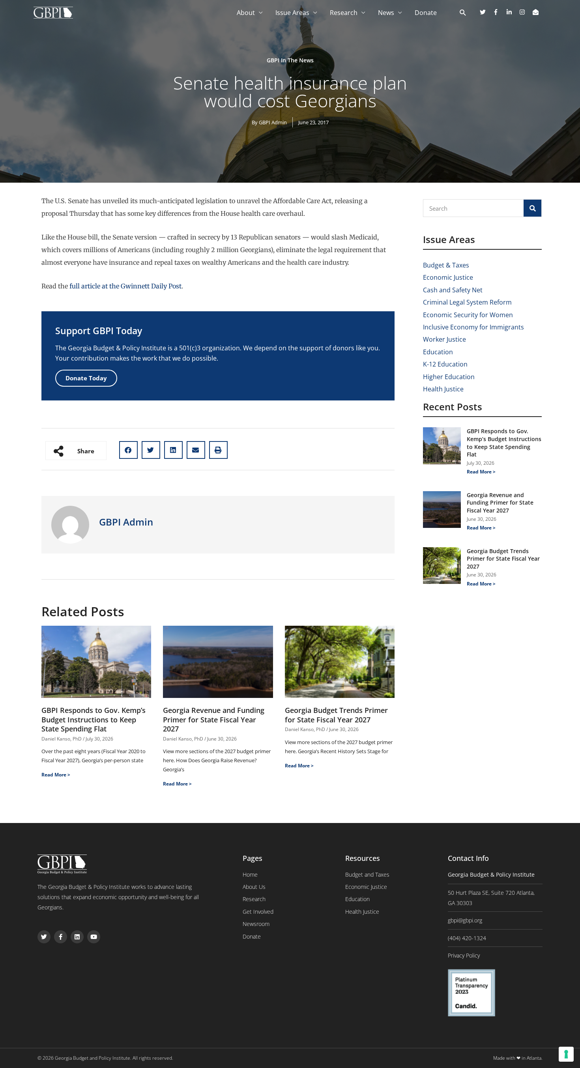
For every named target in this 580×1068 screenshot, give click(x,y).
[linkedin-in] (512, 12)
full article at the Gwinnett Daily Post (125, 286)
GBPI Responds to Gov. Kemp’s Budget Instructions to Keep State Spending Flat (93, 719)
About (246, 12)
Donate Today (86, 378)
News (386, 12)
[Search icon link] (463, 13)
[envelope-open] (537, 12)
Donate (426, 12)
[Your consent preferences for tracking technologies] (566, 1054)
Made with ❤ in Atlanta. (518, 1058)
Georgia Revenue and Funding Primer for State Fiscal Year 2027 (213, 719)
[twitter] (486, 12)
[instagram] (525, 12)
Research (343, 12)
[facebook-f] (499, 12)
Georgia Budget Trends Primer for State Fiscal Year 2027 (336, 714)
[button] (128, 450)
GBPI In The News (290, 60)
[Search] (532, 208)
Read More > (55, 774)
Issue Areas (292, 12)
